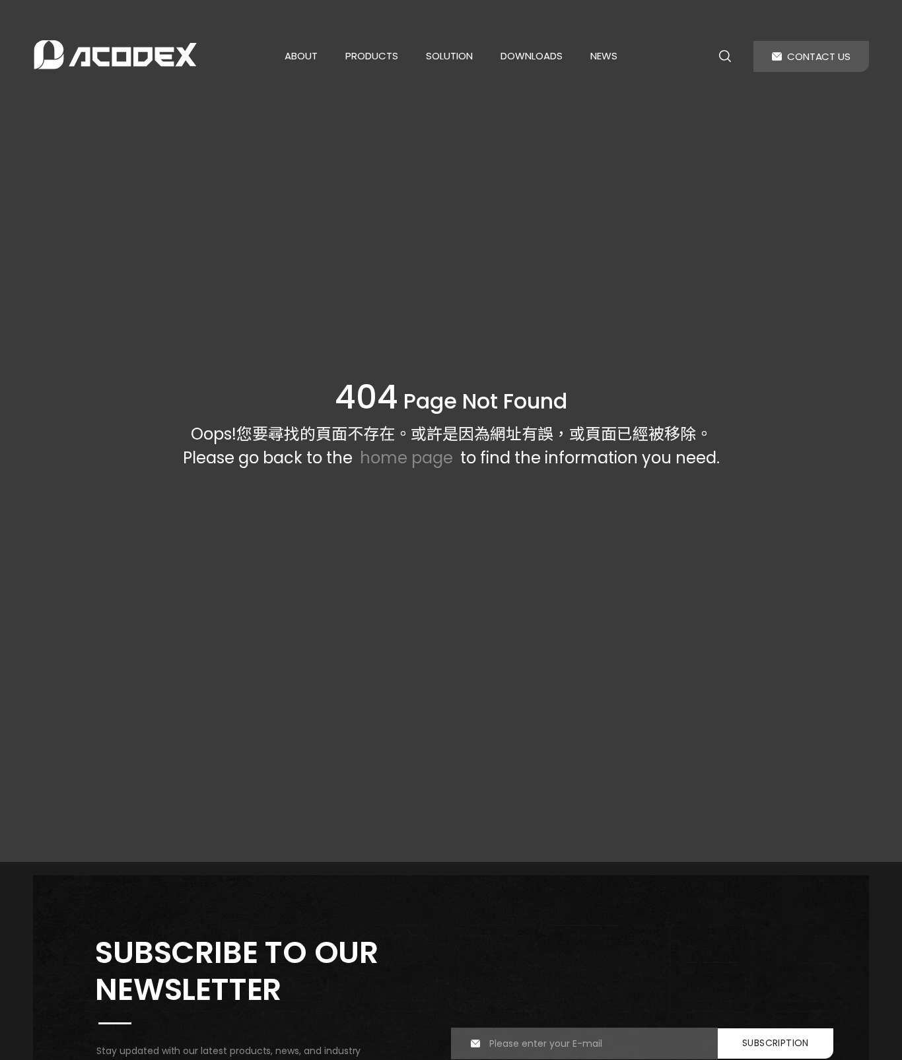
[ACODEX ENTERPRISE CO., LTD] (115, 54)
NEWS (603, 56)
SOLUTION (449, 56)
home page (406, 458)
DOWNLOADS (532, 56)
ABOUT (301, 56)
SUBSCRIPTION (775, 1042)
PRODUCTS (371, 56)
